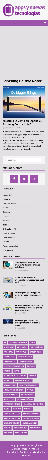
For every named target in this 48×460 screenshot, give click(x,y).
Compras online (9, 204)
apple (32, 342)
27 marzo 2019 (22, 298)
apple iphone (9, 347)
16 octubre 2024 (22, 270)
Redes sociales (9, 233)
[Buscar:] (24, 160)
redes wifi (17, 409)
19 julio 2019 (21, 285)
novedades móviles (25, 399)
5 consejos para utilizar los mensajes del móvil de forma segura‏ (27, 322)
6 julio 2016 (21, 328)
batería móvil (35, 352)
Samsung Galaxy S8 (12, 418)
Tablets (6, 242)
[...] (30, 149)
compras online (26, 361)
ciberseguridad (10, 361)
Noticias (6, 225)
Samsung (28, 409)
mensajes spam (9, 385)
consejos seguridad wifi (14, 366)
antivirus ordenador (18, 342)
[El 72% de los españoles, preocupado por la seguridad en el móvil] (8, 280)
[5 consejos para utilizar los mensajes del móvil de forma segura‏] (8, 321)
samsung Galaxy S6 (12, 414)
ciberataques (9, 357)
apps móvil (8, 352)
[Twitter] (24, 179)
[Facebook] (14, 179)
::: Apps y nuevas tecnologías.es (25, 445)
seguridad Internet (31, 418)
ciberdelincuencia (25, 357)
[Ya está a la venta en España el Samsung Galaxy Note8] (24, 102)
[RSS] (34, 179)
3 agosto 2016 (22, 313)
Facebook (31, 366)
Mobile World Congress (14, 390)
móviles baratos (11, 395)
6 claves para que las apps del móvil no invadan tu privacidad (28, 294)
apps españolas (37, 347)
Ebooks (6, 208)
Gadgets (6, 212)
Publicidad (12, 452)
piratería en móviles (12, 404)
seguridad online (29, 423)
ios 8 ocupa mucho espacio (15, 376)
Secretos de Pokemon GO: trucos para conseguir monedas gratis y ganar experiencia (29, 307)
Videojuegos (8, 250)
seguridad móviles (11, 423)
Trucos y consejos (10, 246)
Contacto (34, 449)
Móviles (6, 221)
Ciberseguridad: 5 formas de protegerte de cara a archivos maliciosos (27, 264)
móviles (30, 390)
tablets (7, 428)
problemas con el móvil (33, 404)
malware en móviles (23, 380)
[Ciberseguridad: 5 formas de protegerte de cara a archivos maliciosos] (8, 265)
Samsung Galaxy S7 (31, 414)
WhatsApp (8, 432)
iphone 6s (7, 380)
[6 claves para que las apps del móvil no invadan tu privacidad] (8, 295)
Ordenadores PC (9, 229)
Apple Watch (22, 347)
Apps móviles (21, 352)
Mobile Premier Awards (28, 385)
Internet (6, 216)
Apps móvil (7, 195)
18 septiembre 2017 (13, 128)
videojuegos (35, 428)
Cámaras (6, 199)
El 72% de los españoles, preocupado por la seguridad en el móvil (29, 280)
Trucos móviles (20, 428)
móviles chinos (27, 395)
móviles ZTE (9, 399)
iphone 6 (32, 376)
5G (5, 342)
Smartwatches (9, 238)
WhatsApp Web (21, 432)
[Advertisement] (24, 54)
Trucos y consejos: (13, 256)
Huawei (16, 371)
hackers (7, 371)
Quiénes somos (19, 449)
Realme (6, 409)
